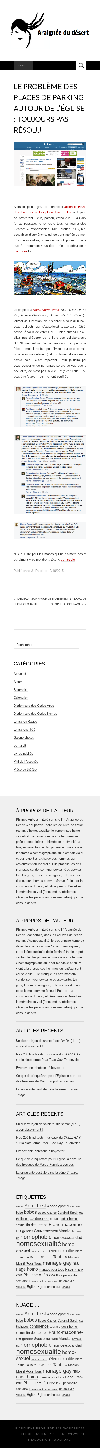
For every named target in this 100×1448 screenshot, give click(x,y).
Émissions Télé (24, 729)
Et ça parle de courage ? (66, 604)
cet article (68, 559)
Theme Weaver (68, 1434)
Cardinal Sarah (68, 1212)
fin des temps (37, 1225)
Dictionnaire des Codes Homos (35, 713)
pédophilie (70, 1275)
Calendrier (21, 697)
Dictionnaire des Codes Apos (34, 705)
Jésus (20, 1257)
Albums (19, 682)
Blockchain (73, 1206)
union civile (66, 1281)
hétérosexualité (61, 1251)
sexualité (22, 1281)
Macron (73, 1257)
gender (27, 1231)
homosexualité (38, 1244)
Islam (78, 1251)
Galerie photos (24, 737)
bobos (30, 1212)
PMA (52, 1275)
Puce (59, 1275)
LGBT (41, 1257)
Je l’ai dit (37, 571)
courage (55, 1218)
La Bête (30, 1257)
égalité (66, 1287)
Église (31, 1287)
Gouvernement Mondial (52, 1231)
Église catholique (49, 1287)
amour (20, 1206)
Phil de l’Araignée (26, 761)
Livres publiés (23, 753)
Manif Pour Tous (29, 1263)
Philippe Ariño (36, 1275)
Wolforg (62, 1439)
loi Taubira (57, 1256)
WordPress (74, 1428)
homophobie (36, 1237)
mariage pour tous (51, 1269)
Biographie (21, 689)
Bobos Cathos (47, 1212)
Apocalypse (56, 1206)
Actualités (21, 674)
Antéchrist (35, 1205)
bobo (19, 1212)
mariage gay (57, 1263)
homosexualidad (67, 1237)
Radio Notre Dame (46, 310)
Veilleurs (21, 1287)
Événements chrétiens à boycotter (40, 1068)
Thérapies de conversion (43, 1281)
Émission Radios (25, 721)
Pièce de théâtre (25, 769)
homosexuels (39, 1251)
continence (39, 1218)
